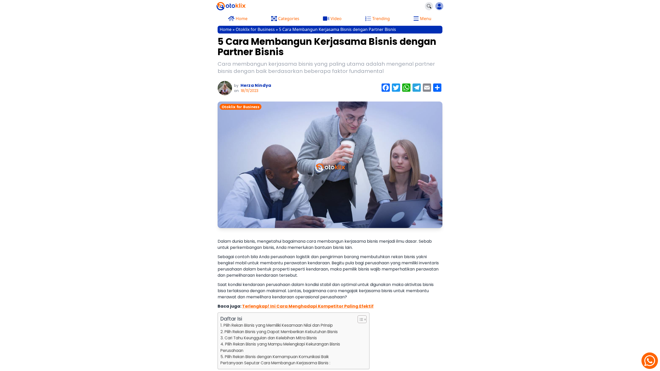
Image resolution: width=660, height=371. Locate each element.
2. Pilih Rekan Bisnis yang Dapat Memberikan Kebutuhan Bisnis (279, 331)
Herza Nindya (256, 85)
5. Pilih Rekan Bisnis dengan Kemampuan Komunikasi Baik (274, 356)
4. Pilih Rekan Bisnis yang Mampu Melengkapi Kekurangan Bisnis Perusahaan (280, 347)
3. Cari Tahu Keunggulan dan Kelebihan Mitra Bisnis (268, 338)
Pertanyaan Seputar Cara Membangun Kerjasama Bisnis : (275, 363)
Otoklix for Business (255, 29)
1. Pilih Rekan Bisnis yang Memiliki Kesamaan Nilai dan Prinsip (276, 325)
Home (226, 29)
